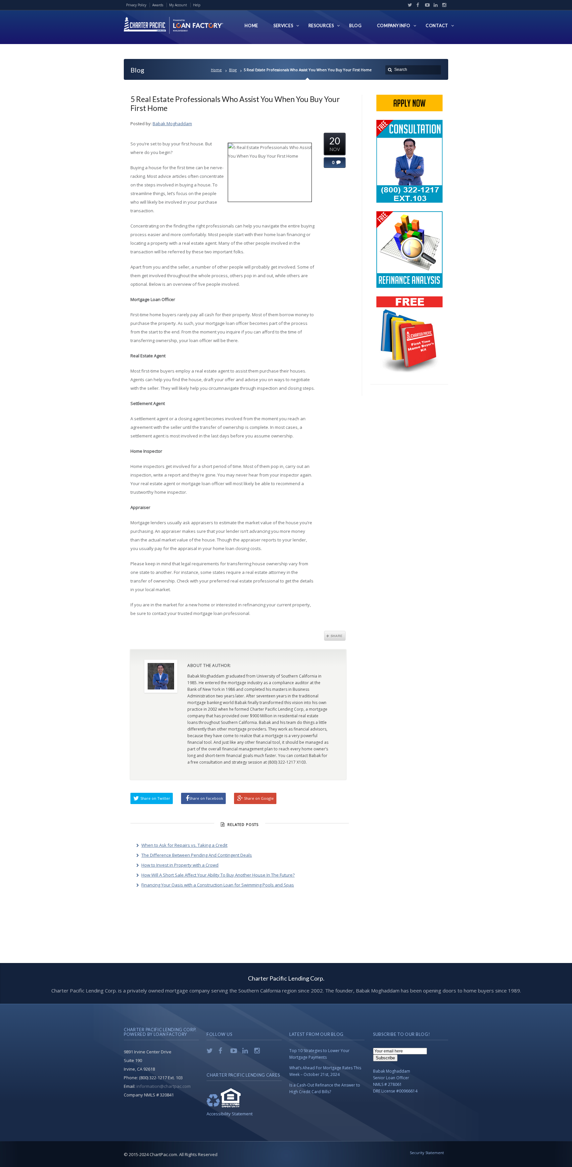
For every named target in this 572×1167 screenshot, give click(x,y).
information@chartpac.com (163, 1086)
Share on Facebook (206, 798)
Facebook (417, 5)
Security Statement (427, 1152)
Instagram (442, 5)
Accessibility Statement (230, 1114)
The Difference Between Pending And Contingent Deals (196, 855)
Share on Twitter (155, 798)
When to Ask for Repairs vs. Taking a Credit (184, 845)
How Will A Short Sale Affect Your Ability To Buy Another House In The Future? (218, 875)
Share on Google (259, 798)
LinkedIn (434, 5)
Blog (233, 69)
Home (216, 69)
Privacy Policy (136, 5)
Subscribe (385, 1057)
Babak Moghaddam (172, 124)
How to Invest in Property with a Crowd (179, 865)
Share (335, 636)
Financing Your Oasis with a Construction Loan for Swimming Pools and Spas (217, 885)
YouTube (425, 5)
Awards (157, 5)
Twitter (408, 5)
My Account (178, 5)
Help (196, 5)
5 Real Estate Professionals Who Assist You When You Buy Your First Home (235, 103)
